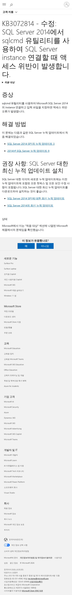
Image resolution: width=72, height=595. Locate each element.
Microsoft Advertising (12, 428)
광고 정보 (14, 563)
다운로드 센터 (10, 316)
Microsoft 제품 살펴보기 (14, 290)
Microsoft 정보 (10, 513)
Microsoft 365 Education (14, 364)
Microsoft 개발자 (11, 455)
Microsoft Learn (10, 460)
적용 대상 (10, 82)
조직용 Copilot (10, 274)
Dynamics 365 (9, 418)
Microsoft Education (12, 348)
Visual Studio (9, 492)
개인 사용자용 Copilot (13, 279)
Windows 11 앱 (10, 295)
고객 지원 (8, 11)
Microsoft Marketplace (13, 476)
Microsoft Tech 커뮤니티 (14, 471)
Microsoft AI (9, 401)
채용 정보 (8, 508)
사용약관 (58, 557)
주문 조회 (8, 332)
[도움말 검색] (12, 4)
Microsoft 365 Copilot (13, 434)
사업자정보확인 (36, 581)
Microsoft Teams (11, 439)
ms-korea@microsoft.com (38, 578)
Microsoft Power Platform (14, 482)
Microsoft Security (11, 407)
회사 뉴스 (8, 519)
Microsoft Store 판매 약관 (32, 590)
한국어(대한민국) (16, 539)
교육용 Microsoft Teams (14, 359)
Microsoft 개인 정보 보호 (14, 524)
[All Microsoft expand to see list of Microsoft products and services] (4, 5)
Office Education (10, 370)
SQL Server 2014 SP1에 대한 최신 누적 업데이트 (35, 198)
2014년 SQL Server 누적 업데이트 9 (28, 151)
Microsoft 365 (9, 285)
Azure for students (11, 386)
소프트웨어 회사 (10, 487)
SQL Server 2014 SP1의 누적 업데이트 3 (31, 143)
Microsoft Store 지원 (12, 322)
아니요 (45, 246)
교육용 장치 (9, 353)
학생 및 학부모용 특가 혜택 (15, 380)
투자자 (7, 530)
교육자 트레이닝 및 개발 (14, 375)
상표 (6, 563)
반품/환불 (8, 327)
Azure (6, 412)
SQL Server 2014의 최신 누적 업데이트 (30, 205)
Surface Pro (8, 263)
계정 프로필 (9, 311)
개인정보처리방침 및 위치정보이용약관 (36, 557)
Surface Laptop (10, 268)
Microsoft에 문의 (11, 557)
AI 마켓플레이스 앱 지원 (14, 465)
